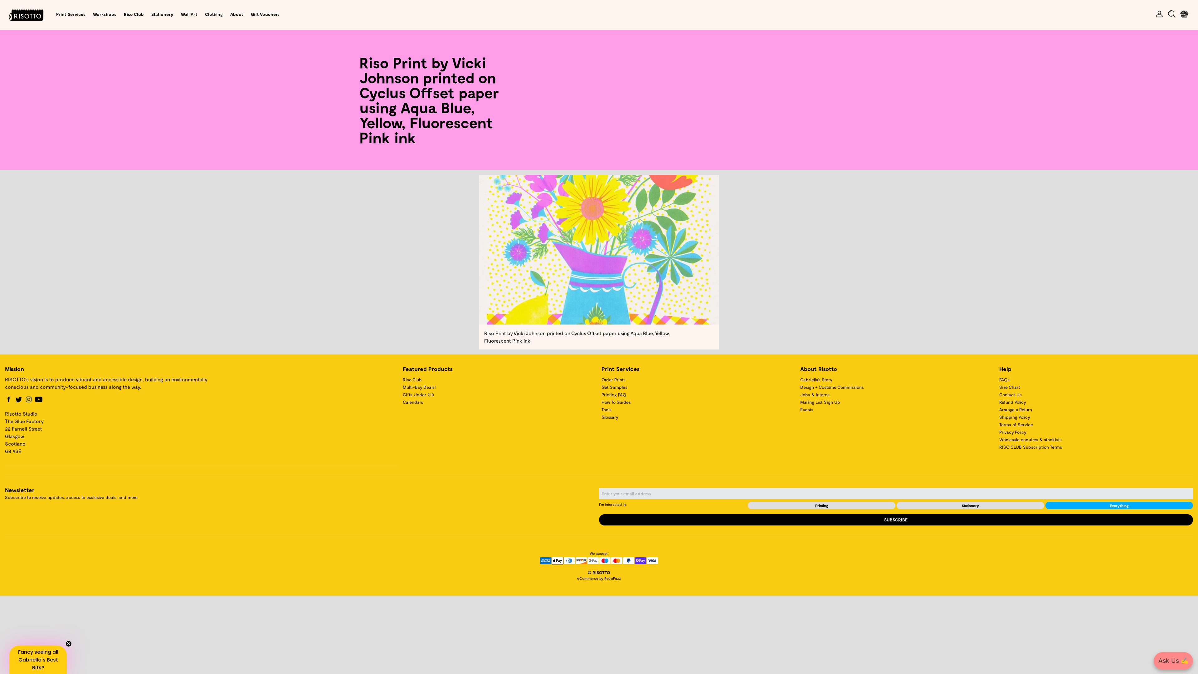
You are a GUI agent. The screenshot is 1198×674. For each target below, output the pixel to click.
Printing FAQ (613, 394)
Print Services (70, 14)
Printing (821, 505)
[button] (38, 660)
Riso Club (134, 14)
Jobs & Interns (815, 394)
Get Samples (614, 387)
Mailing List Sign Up (820, 402)
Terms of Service (1016, 424)
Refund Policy (1012, 402)
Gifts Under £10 (418, 394)
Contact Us (1010, 394)
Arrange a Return (1015, 409)
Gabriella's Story (816, 379)
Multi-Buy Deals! (419, 387)
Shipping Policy (1014, 417)
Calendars (413, 402)
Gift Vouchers (265, 14)
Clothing (214, 14)
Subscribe (896, 519)
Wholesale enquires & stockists (1030, 439)
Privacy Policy (1012, 432)
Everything (1119, 505)
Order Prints (613, 379)
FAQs (1004, 379)
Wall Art (189, 14)
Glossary (609, 417)
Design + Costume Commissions (832, 387)
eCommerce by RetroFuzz (599, 578)
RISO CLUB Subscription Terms (1030, 447)
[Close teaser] (69, 644)
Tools (606, 409)
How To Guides (616, 402)
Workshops (104, 14)
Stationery (162, 14)
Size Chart (1009, 387)
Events (806, 409)
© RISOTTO (599, 572)
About (236, 14)
